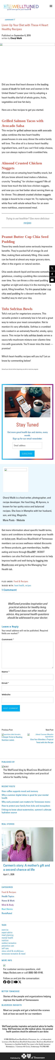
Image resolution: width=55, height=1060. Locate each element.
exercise (5, 929)
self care (5, 948)
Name (5, 671)
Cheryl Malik (16, 38)
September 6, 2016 (22, 35)
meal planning (7, 935)
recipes (28, 585)
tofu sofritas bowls (33, 335)
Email (5, 683)
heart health (19, 585)
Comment (8, 639)
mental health (7, 937)
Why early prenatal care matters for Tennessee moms (26, 801)
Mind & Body (8, 904)
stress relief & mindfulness (13, 951)
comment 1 (10, 19)
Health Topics (8, 896)
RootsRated (7, 913)
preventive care (8, 945)
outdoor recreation (9, 943)
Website (20, 520)
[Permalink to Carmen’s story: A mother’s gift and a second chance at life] (27, 844)
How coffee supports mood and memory (20, 791)
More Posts (9, 520)
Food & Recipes (21, 581)
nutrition (5, 940)
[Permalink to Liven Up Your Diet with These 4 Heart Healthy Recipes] (27, 45)
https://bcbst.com (12, 972)
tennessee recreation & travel (14, 953)
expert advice (7, 932)
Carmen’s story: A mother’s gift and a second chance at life (26, 867)
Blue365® (31, 551)
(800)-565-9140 (35, 972)
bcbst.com (10, 538)
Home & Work (8, 900)
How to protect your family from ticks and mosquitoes (26, 805)
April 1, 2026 (8, 874)
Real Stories (7, 909)
